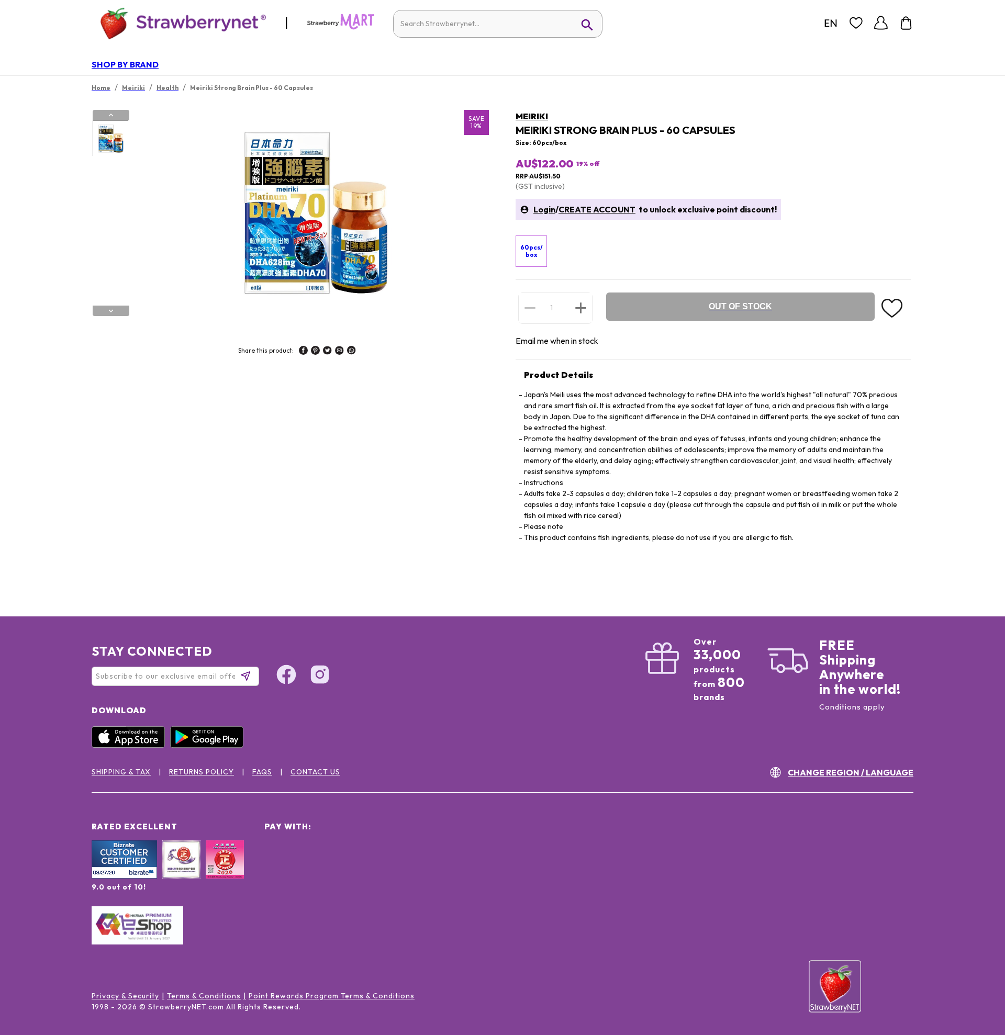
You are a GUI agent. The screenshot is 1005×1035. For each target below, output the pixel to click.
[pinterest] (315, 351)
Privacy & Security (125, 995)
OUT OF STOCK (740, 306)
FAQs (262, 772)
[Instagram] (319, 676)
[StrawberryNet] (179, 23)
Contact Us (315, 772)
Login (544, 209)
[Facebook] (286, 676)
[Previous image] (111, 115)
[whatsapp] (351, 351)
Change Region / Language (850, 772)
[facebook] (303, 351)
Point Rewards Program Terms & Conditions (332, 995)
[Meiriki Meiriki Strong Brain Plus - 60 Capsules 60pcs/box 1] (110, 138)
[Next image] (111, 311)
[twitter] (327, 351)
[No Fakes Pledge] (225, 870)
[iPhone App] (131, 745)
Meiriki (532, 116)
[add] (581, 307)
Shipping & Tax (121, 772)
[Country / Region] (830, 23)
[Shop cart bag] (906, 23)
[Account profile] (881, 23)
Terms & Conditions (204, 995)
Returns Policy (201, 772)
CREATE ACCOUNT (597, 209)
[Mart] (340, 27)
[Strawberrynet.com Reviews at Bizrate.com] (124, 876)
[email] (339, 351)
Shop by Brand (125, 64)
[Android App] (209, 745)
